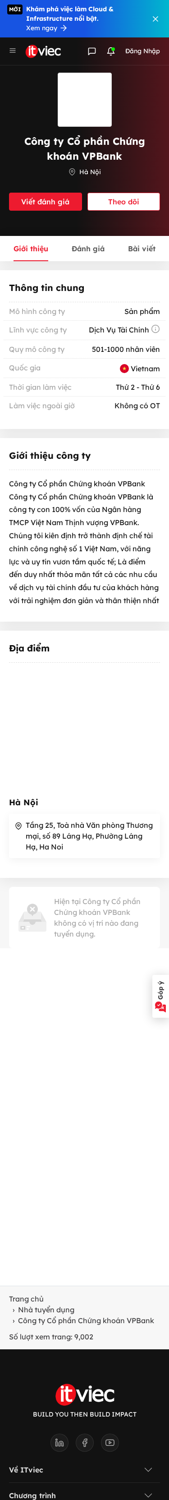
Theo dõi (123, 201)
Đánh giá (88, 248)
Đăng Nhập (142, 51)
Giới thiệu (31, 248)
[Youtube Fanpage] (110, 1445)
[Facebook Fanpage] (88, 1445)
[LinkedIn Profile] (63, 1445)
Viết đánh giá (45, 201)
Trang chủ (26, 1298)
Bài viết (141, 248)
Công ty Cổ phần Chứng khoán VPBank (86, 1320)
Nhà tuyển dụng (46, 1309)
